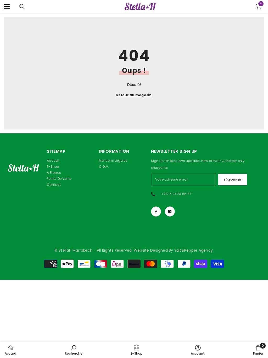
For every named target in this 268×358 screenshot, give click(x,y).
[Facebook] (156, 211)
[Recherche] (22, 6)
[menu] (7, 6)
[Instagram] (170, 211)
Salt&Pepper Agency (193, 250)
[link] (73, 350)
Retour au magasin (134, 95)
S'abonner (232, 180)
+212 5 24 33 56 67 (176, 194)
